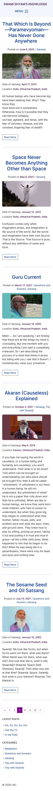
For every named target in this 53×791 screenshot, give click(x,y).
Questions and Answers (18, 753)
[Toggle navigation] (26, 11)
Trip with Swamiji (14, 767)
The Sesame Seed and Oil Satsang (26, 587)
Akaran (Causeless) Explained (26, 395)
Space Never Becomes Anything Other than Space (27, 162)
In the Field (11, 734)
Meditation (11, 748)
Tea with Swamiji (14, 762)
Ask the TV (11, 730)
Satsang (41, 49)
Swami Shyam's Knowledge (25, 4)
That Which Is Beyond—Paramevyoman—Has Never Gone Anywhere (26, 32)
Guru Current (26, 277)
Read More (10, 137)
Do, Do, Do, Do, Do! (16, 725)
